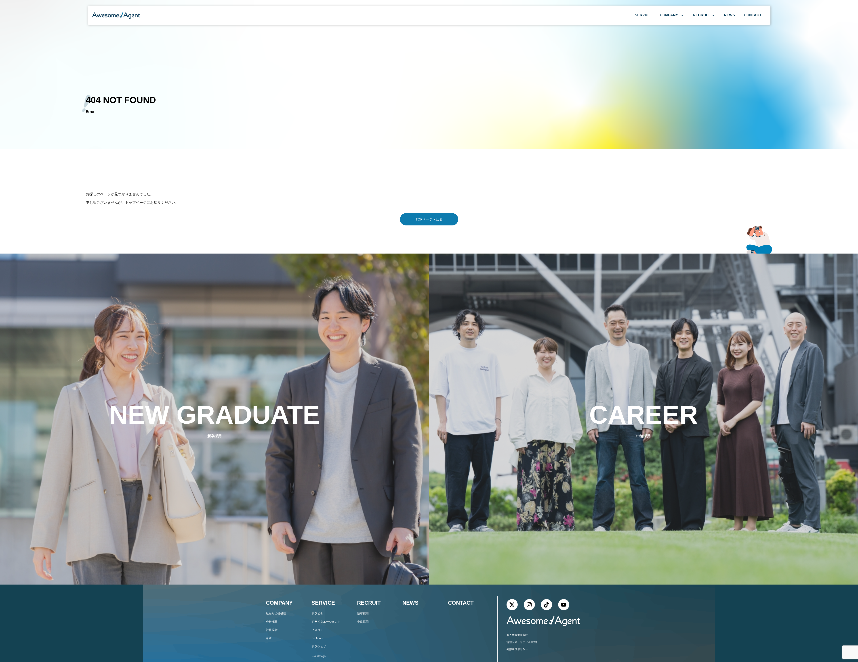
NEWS (729, 15)
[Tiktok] (546, 604)
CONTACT (752, 15)
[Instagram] (529, 604)
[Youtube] (563, 604)
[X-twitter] (512, 604)
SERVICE (643, 15)
